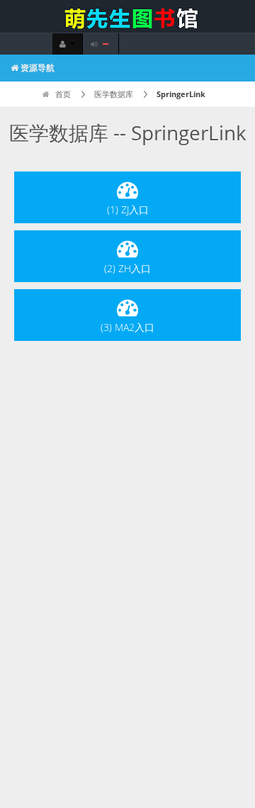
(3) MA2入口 (127, 327)
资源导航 (36, 68)
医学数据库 (113, 94)
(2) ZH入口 (127, 268)
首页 (62, 94)
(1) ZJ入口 (128, 209)
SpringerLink (181, 94)
